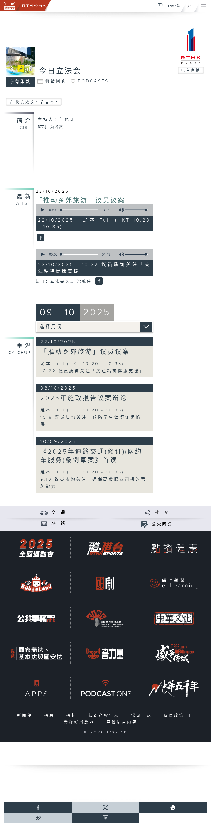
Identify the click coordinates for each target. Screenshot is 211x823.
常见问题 (142, 715)
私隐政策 (175, 715)
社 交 (162, 512)
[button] (42, 210)
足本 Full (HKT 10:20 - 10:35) (82, 363)
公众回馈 (162, 524)
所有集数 (20, 81)
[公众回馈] (144, 524)
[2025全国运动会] (36, 548)
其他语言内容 (123, 722)
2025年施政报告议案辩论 (83, 398)
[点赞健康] (174, 548)
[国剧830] (105, 583)
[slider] (136, 210)
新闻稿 (26, 715)
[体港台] (105, 548)
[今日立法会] (40, 238)
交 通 (58, 512)
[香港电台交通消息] (44, 512)
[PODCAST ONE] (105, 688)
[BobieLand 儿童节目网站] (36, 583)
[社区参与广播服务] (105, 618)
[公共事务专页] (36, 618)
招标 (72, 715)
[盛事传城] (174, 653)
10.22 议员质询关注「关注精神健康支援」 (92, 371)
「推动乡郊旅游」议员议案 (80, 200)
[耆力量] (105, 653)
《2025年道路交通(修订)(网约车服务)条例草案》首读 (91, 456)
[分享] (147, 512)
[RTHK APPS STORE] (36, 688)
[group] (120, 210)
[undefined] (160, 4)
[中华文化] (174, 618)
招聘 (50, 715)
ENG (171, 6)
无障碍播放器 (80, 722)
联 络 (58, 523)
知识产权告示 (105, 715)
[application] (93, 210)
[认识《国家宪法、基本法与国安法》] (36, 653)
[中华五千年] (174, 688)
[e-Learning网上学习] (174, 583)
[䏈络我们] (44, 523)
